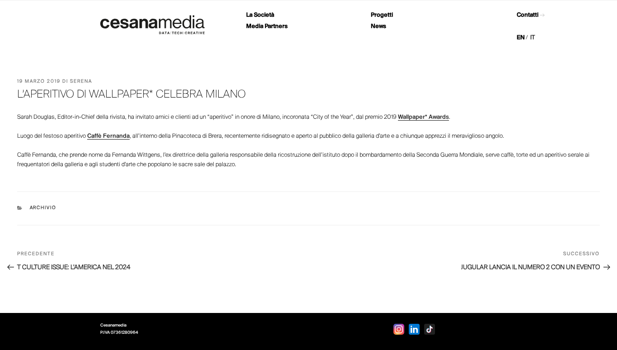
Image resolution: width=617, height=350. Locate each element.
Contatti (527, 15)
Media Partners (267, 26)
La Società (260, 15)
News (378, 26)
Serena (81, 81)
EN (521, 37)
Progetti (382, 15)
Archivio (43, 207)
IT (532, 37)
